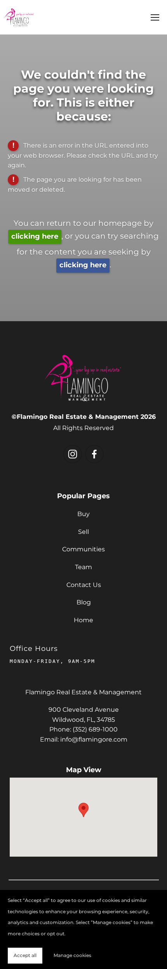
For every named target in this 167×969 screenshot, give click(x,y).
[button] (83, 810)
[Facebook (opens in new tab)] (94, 454)
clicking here (34, 236)
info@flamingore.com (93, 740)
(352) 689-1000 (95, 730)
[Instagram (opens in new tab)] (72, 454)
